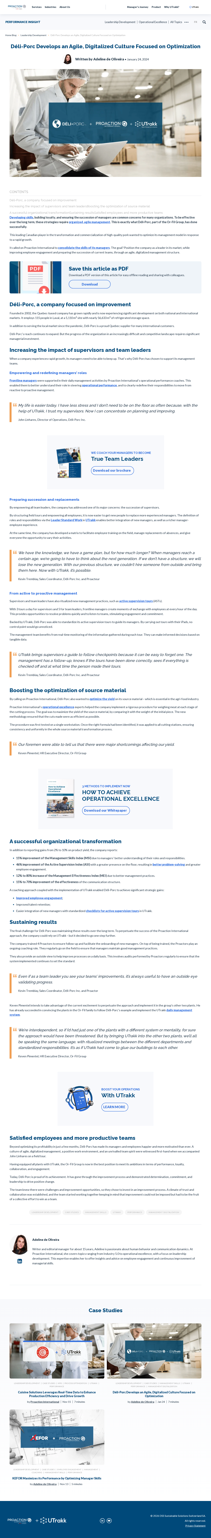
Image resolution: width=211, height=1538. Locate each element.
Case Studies (72, 1212)
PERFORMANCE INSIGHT (22, 22)
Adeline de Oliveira (142, 1401)
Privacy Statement (195, 1525)
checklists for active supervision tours (112, 911)
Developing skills (21, 217)
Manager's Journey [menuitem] (137, 7)
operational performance (99, 385)
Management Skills (95, 1212)
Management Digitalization (164, 1212)
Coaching (37, 1472)
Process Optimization (75, 1383)
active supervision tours (136, 601)
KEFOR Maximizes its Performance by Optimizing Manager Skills (56, 1478)
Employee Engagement (69, 1469)
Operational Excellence (153, 22)
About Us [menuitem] (65, 7)
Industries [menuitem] (50, 7)
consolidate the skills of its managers (84, 247)
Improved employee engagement (39, 898)
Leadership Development (120, 22)
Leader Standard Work (66, 520)
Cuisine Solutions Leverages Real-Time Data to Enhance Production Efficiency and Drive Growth (57, 1394)
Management (91, 1469)
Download (90, 284)
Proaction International (44, 1401)
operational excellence (58, 707)
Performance (134, 1212)
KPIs (60, 1383)
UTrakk (91, 520)
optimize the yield (102, 699)
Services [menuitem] (37, 7)
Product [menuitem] (156, 7)
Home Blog (10, 35)
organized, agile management (89, 222)
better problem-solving (169, 864)
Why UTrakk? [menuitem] (171, 7)
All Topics (176, 22)
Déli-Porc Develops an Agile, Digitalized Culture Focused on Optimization (154, 1394)
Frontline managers (23, 380)
